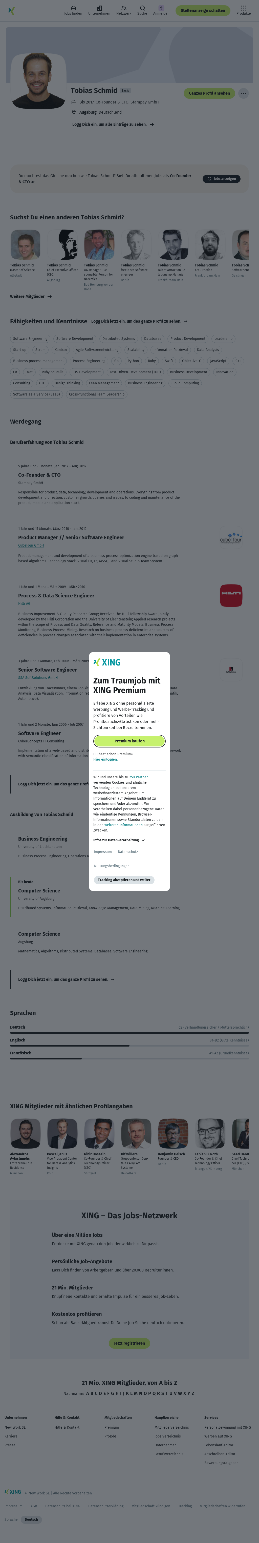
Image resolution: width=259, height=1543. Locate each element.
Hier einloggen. (105, 759)
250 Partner (138, 777)
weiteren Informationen (123, 825)
